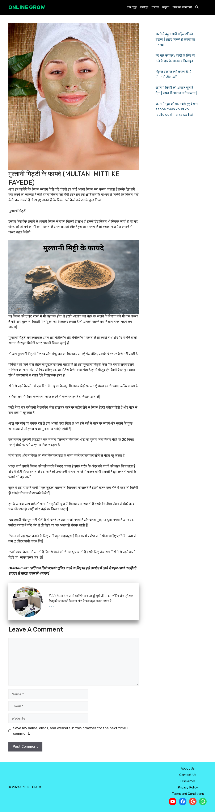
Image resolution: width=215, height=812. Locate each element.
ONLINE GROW (26, 7)
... (51, 605)
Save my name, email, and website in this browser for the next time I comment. (70, 731)
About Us (188, 768)
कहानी (165, 7)
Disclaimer (187, 781)
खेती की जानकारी (182, 7)
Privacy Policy (188, 787)
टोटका (155, 7)
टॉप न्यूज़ (132, 7)
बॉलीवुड (144, 7)
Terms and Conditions (188, 794)
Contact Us (187, 775)
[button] (197, 7)
